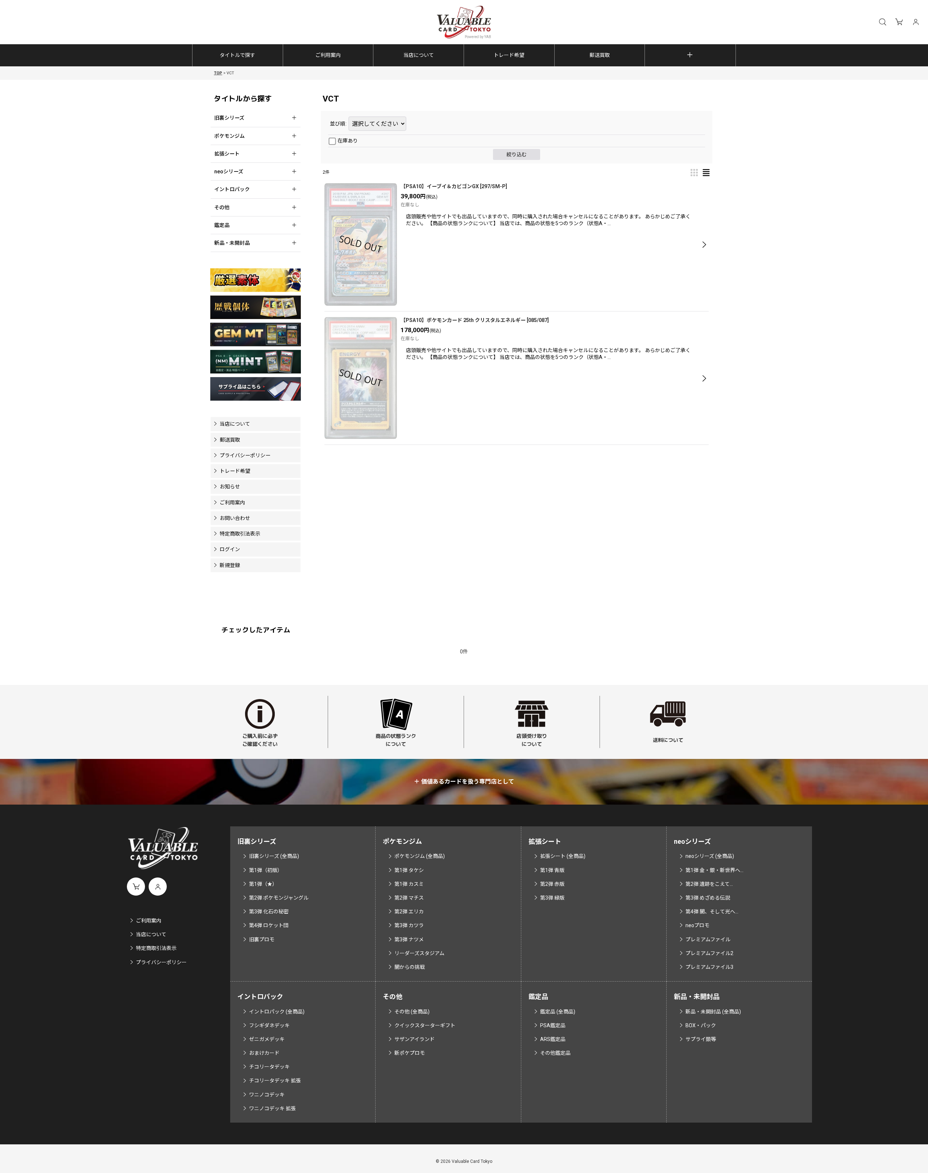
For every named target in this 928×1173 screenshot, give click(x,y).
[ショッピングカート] (899, 22)
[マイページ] (916, 22)
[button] (882, 22)
